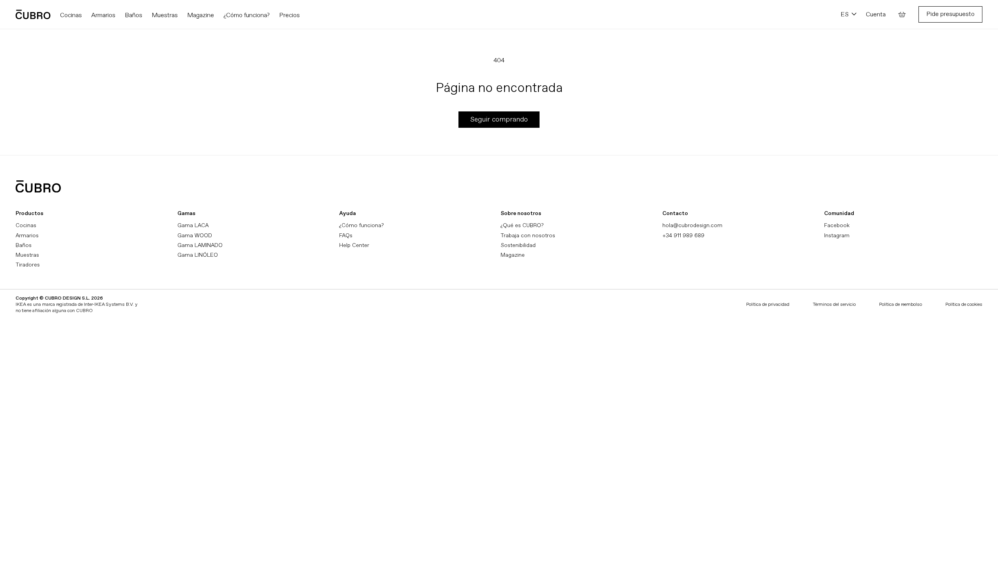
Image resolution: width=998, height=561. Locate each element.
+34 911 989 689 (683, 235)
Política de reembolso (900, 304)
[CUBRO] (33, 14)
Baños (24, 245)
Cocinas (26, 225)
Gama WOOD (194, 235)
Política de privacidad (767, 304)
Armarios (27, 235)
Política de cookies (963, 304)
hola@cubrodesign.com (692, 225)
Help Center (354, 245)
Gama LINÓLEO (197, 255)
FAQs (345, 235)
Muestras (27, 255)
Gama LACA (193, 225)
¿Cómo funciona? (361, 225)
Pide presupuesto (950, 14)
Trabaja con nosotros (528, 235)
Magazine (513, 255)
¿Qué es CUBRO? (522, 225)
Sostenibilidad (518, 245)
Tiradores (28, 264)
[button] (902, 14)
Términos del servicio (834, 304)
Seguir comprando (499, 119)
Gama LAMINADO (200, 245)
